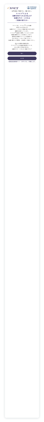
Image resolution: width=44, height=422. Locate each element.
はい (22, 53)
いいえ (22, 58)
